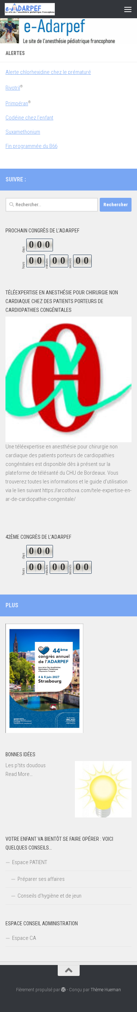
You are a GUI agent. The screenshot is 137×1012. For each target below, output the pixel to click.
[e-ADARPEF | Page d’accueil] (38, 9)
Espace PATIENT (29, 862)
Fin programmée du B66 (31, 146)
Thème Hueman (106, 989)
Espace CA (24, 938)
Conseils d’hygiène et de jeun (49, 896)
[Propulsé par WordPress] (63, 989)
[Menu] (128, 9)
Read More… (19, 774)
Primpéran (16, 103)
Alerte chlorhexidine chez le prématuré (48, 72)
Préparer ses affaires (41, 879)
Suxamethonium (22, 132)
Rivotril (12, 88)
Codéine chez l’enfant (29, 117)
